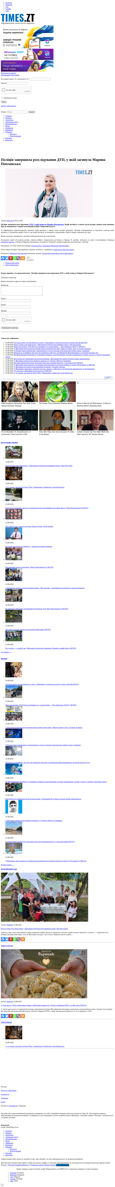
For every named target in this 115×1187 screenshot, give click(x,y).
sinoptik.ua (13, 1106)
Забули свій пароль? (8, 106)
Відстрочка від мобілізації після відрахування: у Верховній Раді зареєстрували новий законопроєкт (52, 359)
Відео (7, 126)
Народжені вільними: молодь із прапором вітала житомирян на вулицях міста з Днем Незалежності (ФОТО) (46, 508)
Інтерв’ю (13, 134)
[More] (23, 258)
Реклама (8, 138)
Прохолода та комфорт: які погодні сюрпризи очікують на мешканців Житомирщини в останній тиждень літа (56, 353)
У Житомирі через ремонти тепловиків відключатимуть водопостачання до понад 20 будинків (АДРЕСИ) (54, 365)
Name (3, 298)
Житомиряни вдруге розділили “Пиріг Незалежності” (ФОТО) (29, 567)
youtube (8, 9)
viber (7, 11)
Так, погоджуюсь (62, 1165)
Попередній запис (12, 263)
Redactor (10, 925)
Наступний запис (12, 265)
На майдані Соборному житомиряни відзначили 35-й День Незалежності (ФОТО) (36, 609)
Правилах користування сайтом (43, 1165)
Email (3, 305)
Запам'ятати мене (10, 98)
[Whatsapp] (15, 258)
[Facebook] (3, 258)
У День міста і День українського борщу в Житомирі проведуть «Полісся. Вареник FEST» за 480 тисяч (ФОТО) (44, 1005)
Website (4, 311)
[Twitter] (7, 258)
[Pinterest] (11, 258)
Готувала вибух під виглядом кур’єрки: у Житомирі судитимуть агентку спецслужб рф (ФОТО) (50, 343)
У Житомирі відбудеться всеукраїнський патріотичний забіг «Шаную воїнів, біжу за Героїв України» (52, 349)
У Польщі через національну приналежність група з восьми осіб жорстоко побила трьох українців (51, 351)
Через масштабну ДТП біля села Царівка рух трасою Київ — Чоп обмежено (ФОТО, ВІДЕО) (49, 347)
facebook (8, 3)
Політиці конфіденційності (18, 1165)
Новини (8, 118)
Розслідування (15, 136)
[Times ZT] (57, 19)
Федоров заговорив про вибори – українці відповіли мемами (28, 546)
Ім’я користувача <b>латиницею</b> (15, 79)
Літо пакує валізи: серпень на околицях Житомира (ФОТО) (28, 629)
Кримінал (9, 130)
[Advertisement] (57, 150)
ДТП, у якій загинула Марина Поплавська (46, 224)
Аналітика (9, 120)
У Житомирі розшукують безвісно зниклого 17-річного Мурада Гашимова (42, 361)
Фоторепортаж (11, 124)
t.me (6, 7)
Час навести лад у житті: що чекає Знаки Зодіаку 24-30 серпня (29, 526)
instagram (8, 5)
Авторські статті (11, 122)
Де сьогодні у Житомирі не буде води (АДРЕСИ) (32, 371)
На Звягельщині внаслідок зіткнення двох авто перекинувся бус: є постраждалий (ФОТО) (48, 363)
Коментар (4, 285)
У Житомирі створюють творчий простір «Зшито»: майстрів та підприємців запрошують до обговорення (54, 369)
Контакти (9, 140)
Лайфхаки (9, 128)
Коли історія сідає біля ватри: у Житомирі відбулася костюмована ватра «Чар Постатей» (47, 345)
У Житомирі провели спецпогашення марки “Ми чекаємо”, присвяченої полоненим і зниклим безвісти (45, 588)
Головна (8, 116)
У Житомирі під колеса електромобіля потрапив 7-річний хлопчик (39, 367)
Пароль (4, 83)
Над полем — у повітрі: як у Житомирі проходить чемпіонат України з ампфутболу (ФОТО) (40, 648)
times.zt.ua (10, 221)
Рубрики (8, 132)
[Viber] (19, 258)
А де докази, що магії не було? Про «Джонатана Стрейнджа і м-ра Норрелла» (43, 373)
